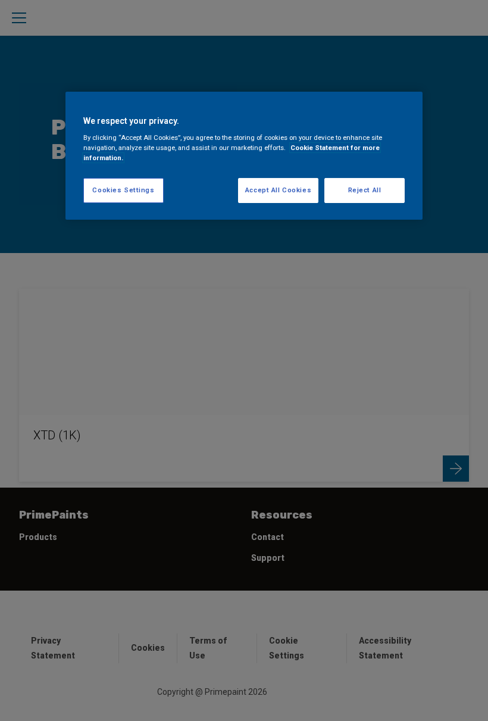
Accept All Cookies (278, 190)
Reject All (364, 190)
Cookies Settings (123, 190)
